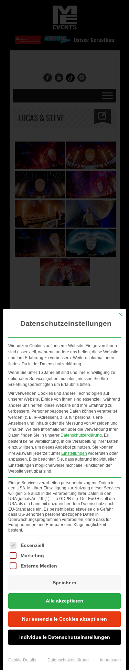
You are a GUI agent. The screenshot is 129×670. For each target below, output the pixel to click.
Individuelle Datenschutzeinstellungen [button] (64, 637)
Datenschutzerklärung (81, 435)
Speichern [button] (64, 582)
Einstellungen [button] (74, 453)
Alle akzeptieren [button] (64, 601)
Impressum (110, 660)
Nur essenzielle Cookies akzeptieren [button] (64, 619)
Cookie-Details (22, 660)
